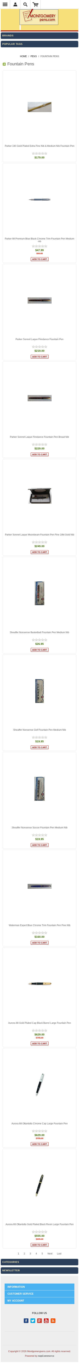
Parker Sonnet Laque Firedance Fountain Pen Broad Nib (39, 437)
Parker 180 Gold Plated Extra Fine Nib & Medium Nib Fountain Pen (39, 146)
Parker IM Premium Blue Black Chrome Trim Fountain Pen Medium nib (39, 240)
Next (50, 1253)
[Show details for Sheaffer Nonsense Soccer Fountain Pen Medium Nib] (39, 788)
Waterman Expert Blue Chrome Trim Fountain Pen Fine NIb (39, 925)
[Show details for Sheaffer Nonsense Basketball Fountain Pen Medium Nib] (39, 593)
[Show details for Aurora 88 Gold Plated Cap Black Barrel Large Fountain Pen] (39, 984)
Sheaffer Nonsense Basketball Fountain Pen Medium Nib (39, 632)
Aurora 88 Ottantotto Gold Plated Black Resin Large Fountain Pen (40, 1224)
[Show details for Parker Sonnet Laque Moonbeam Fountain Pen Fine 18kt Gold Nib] (39, 495)
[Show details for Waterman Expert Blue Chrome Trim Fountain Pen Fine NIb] (39, 886)
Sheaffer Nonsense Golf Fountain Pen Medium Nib (39, 730)
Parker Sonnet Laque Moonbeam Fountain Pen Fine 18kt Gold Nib (39, 534)
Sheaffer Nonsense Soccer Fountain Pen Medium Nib (39, 827)
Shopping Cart (35, 4)
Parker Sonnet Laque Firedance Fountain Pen (39, 339)
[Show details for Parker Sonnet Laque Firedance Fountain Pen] (39, 300)
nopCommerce (46, 1356)
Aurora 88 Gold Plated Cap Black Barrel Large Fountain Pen (39, 1023)
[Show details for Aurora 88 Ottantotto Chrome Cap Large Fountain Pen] (39, 1085)
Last (59, 1253)
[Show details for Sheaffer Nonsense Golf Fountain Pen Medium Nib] (39, 691)
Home (23, 56)
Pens (33, 56)
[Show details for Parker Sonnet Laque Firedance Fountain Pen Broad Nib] (39, 398)
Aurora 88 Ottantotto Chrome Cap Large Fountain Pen (40, 1123)
